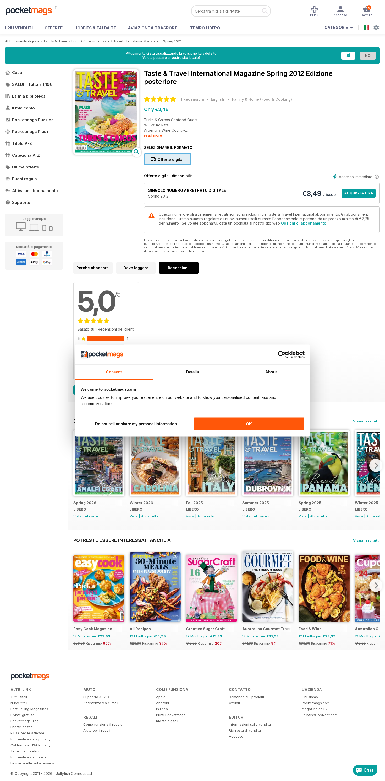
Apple (161, 697)
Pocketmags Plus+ (30, 131)
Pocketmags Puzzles (33, 119)
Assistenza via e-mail (100, 703)
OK (249, 423)
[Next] (375, 465)
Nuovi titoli (18, 703)
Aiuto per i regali (96, 730)
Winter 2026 (141, 503)
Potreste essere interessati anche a (122, 540)
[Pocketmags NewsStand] (31, 10)
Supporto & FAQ (96, 697)
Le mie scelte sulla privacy (32, 763)
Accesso (236, 736)
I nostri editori (21, 727)
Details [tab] (192, 372)
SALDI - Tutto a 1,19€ (32, 84)
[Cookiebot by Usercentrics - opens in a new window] (282, 355)
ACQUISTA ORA (358, 193)
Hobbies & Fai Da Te (95, 27)
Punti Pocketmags (170, 715)
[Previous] (77, 465)
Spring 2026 (84, 503)
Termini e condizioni (26, 751)
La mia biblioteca (29, 96)
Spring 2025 (310, 503)
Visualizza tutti (366, 421)
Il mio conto (23, 107)
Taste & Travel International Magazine (130, 41)
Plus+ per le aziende (27, 733)
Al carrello (93, 516)
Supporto (21, 202)
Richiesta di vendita (245, 730)
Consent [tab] (114, 372)
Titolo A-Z (22, 143)
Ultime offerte (25, 166)
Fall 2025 (194, 503)
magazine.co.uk (314, 709)
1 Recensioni (192, 99)
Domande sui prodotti (246, 697)
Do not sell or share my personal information (136, 423)
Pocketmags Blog (24, 721)
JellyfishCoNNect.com (320, 715)
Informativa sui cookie (28, 757)
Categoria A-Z (26, 155)
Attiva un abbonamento (35, 190)
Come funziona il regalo (103, 724)
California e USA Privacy (30, 745)
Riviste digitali (167, 721)
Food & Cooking (84, 41)
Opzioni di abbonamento (303, 223)
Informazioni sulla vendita (250, 724)
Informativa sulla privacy (30, 739)
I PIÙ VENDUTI (19, 27)
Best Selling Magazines (29, 709)
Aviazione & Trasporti (153, 27)
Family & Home (55, 41)
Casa (17, 72)
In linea (162, 709)
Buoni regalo (24, 178)
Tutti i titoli (18, 697)
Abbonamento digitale (22, 41)
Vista (77, 516)
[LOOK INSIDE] (106, 153)
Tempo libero (205, 27)
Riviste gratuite (22, 715)
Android (162, 703)
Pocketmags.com (316, 703)
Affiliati (234, 703)
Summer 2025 (255, 503)
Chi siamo (310, 697)
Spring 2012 (172, 41)
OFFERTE (54, 27)
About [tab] (271, 372)
